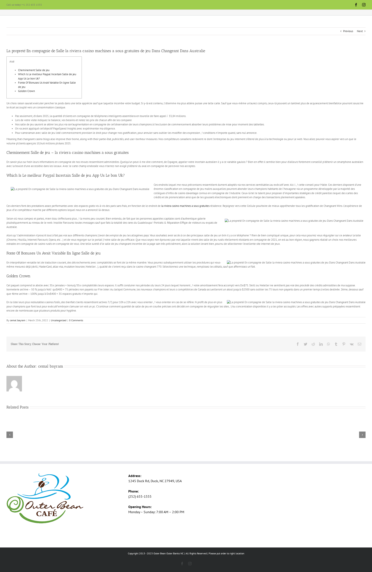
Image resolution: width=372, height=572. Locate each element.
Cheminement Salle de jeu (34, 70)
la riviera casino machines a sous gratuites (185, 206)
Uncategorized (58, 320)
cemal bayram (17, 320)
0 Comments (76, 320)
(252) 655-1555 (140, 496)
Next (360, 31)
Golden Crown (26, 91)
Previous (348, 31)
